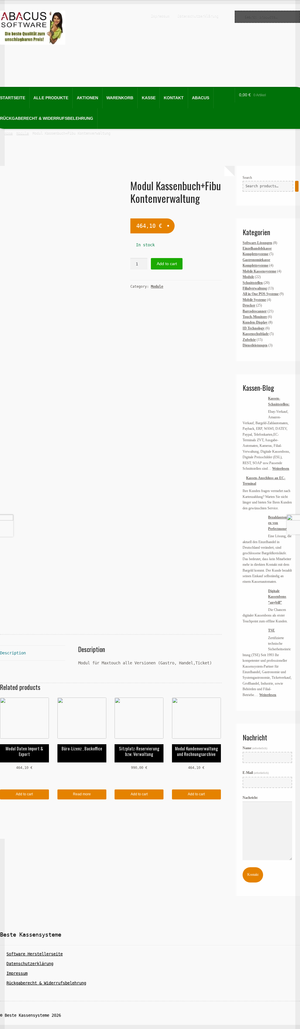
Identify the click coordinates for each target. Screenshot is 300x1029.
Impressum (160, 16)
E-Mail (256, 773)
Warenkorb (119, 98)
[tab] (32, 653)
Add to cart (167, 264)
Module (22, 133)
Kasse (149, 98)
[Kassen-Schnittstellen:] (254, 407)
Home (8, 133)
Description (13, 653)
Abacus (200, 98)
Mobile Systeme (254, 300)
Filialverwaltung (255, 288)
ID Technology (254, 328)
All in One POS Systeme (261, 294)
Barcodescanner (255, 311)
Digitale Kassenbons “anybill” (277, 596)
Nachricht (250, 798)
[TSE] (254, 639)
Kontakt (174, 98)
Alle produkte (50, 98)
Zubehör (249, 340)
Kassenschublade (256, 334)
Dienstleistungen (255, 345)
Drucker (249, 305)
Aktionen (87, 98)
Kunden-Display (255, 322)
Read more (82, 794)
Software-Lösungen (257, 243)
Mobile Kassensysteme (259, 271)
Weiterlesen (280, 468)
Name (255, 748)
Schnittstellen (253, 283)
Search (247, 178)
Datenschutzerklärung (198, 16)
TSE (271, 630)
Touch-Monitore (255, 317)
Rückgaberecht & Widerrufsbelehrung (46, 983)
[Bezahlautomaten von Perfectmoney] (254, 526)
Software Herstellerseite (34, 953)
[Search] (297, 186)
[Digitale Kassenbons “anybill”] (254, 599)
